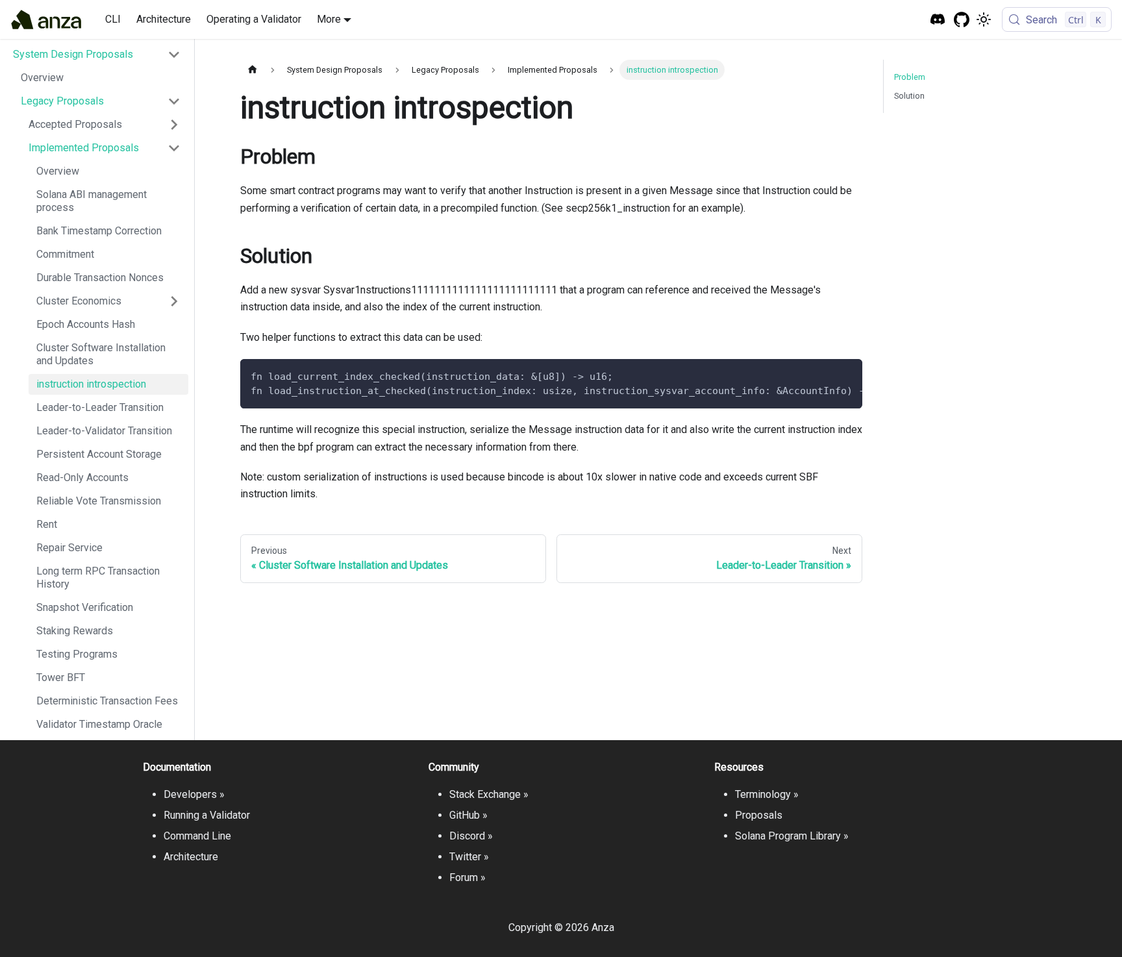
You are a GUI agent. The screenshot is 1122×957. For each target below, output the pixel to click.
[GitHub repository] (962, 20)
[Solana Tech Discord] (938, 20)
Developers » (194, 794)
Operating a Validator (253, 19)
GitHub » (468, 815)
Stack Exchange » (489, 794)
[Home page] (252, 70)
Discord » (471, 836)
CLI (113, 19)
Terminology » (767, 794)
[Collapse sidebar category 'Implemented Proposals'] (174, 148)
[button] (96, 54)
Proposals (758, 815)
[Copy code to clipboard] (846, 375)
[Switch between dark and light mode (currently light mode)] (983, 19)
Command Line (197, 836)
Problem (909, 77)
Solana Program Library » (792, 836)
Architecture (163, 19)
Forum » (467, 877)
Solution (909, 96)
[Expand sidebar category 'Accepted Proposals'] (174, 124)
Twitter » (469, 857)
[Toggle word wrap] (823, 375)
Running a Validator (207, 815)
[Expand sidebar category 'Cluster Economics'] (174, 301)
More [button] (329, 19)
